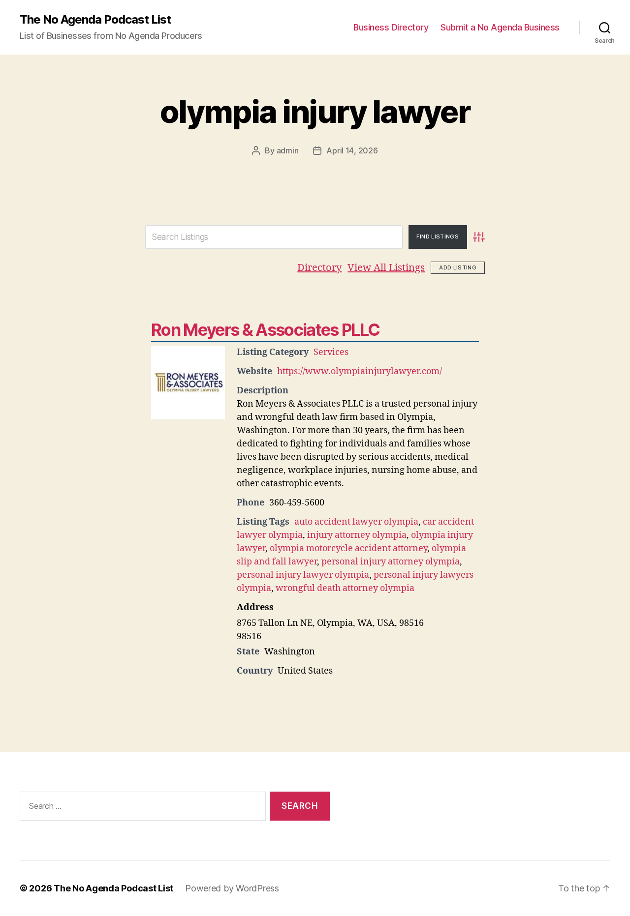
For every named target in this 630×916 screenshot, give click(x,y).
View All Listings (386, 268)
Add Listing (457, 267)
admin (288, 150)
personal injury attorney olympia (390, 561)
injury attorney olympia (357, 535)
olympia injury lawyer (315, 111)
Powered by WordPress (232, 888)
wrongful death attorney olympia (345, 588)
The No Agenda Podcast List (95, 20)
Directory (319, 268)
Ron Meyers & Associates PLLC (265, 330)
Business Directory (390, 27)
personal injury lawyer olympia (303, 575)
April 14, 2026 (352, 150)
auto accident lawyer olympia (356, 522)
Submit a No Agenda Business (500, 27)
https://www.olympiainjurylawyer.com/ (359, 371)
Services (331, 352)
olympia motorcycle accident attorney (348, 548)
